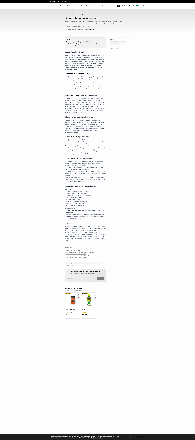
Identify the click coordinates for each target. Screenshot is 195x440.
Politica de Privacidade (97, 437)
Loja (69, 5)
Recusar (133, 437)
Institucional (90, 5)
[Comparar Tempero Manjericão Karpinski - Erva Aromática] (78, 297)
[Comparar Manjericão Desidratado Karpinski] (95, 297)
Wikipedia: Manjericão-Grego (73, 250)
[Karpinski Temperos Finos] (52, 6)
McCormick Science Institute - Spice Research (77, 255)
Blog (82, 5)
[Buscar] (118, 6)
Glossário (71, 14)
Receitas (76, 5)
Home (63, 5)
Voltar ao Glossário (115, 48)
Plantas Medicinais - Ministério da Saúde (76, 254)
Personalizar (126, 437)
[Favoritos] (130, 5)
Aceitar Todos (140, 437)
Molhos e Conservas (115, 44)
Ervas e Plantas (123, 41)
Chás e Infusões (114, 41)
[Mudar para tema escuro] (133, 5)
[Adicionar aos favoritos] (78, 294)
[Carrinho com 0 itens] (143, 5)
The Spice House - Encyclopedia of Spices (76, 257)
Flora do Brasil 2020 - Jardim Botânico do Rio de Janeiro (80, 252)
